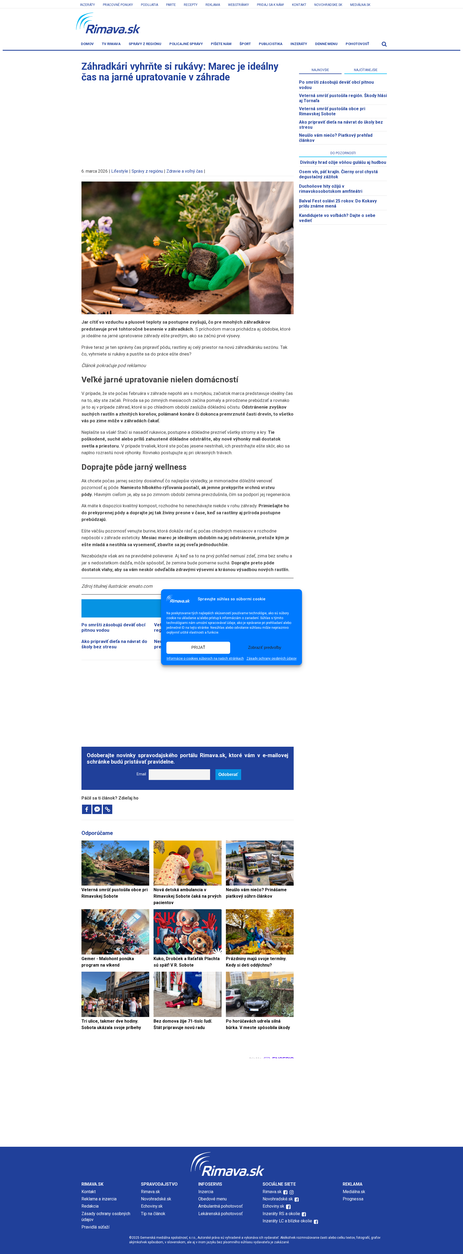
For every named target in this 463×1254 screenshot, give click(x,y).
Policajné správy (186, 44)
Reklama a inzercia (99, 1198)
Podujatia (149, 5)
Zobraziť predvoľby (264, 647)
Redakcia (90, 1206)
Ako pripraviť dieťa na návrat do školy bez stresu (114, 644)
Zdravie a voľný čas (184, 171)
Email (141, 774)
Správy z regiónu (145, 44)
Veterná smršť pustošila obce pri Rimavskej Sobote (332, 111)
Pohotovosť (357, 44)
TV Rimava (111, 44)
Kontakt (299, 5)
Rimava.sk (150, 1191)
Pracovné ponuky (118, 5)
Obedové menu (212, 1198)
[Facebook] (86, 809)
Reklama (213, 5)
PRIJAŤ (198, 647)
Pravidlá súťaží (95, 1227)
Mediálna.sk (360, 5)
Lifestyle (119, 171)
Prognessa (353, 1198)
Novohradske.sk (328, 5)
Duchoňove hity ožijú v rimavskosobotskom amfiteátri (330, 189)
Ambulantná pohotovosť (221, 1206)
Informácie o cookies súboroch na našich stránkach (205, 658)
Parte (171, 5)
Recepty (190, 5)
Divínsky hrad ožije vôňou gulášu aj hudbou (343, 162)
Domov (87, 44)
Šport (245, 44)
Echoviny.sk (152, 1206)
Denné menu (326, 44)
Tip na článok (153, 1213)
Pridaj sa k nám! (270, 5)
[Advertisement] (187, 122)
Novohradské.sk (156, 1198)
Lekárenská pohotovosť (221, 1213)
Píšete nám (221, 44)
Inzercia (205, 1191)
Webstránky (238, 5)
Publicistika (270, 44)
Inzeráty (87, 5)
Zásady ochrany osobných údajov (272, 658)
